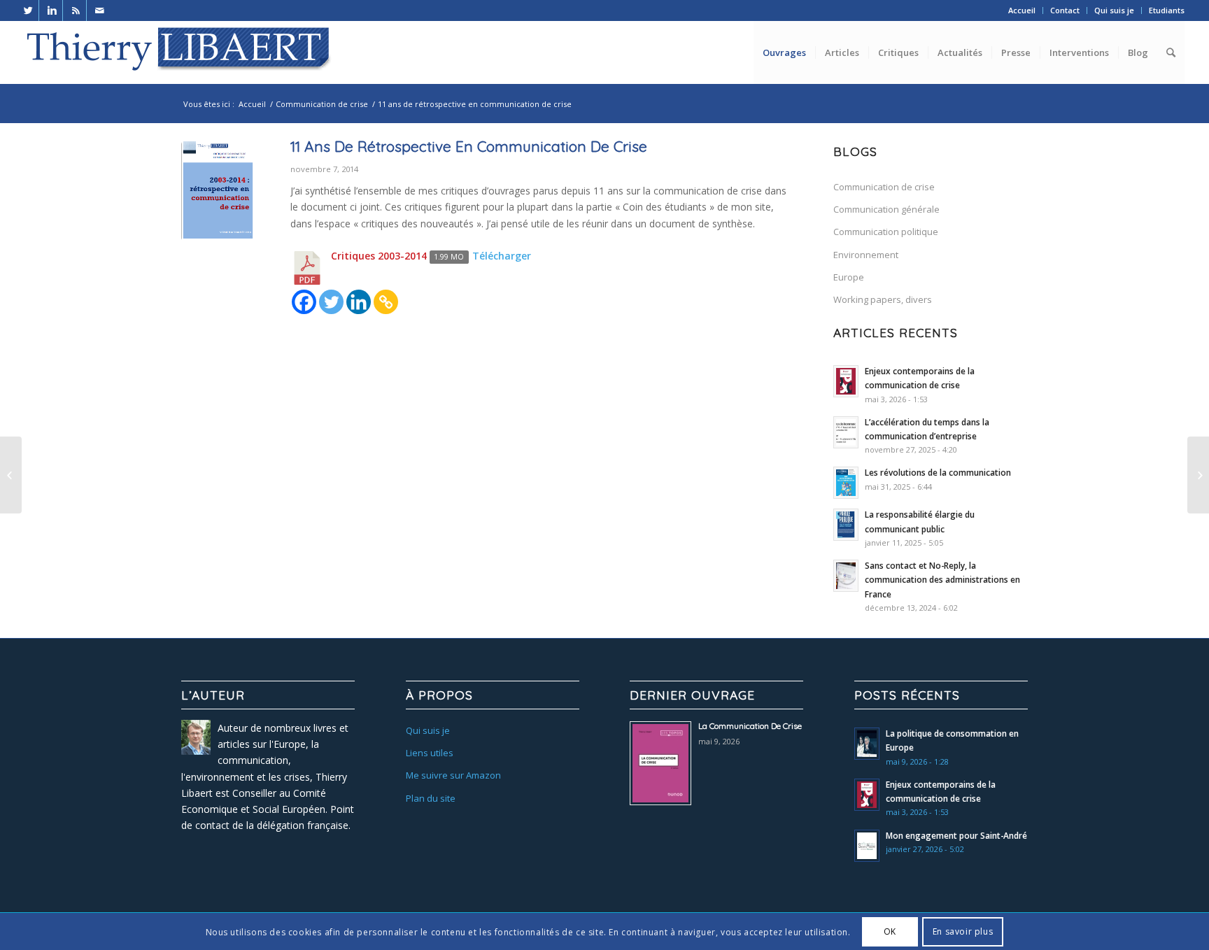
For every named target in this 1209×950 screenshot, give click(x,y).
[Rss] (76, 10)
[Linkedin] (52, 10)
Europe (848, 277)
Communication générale (886, 209)
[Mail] (100, 10)
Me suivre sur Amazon (453, 775)
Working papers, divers (882, 299)
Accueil (1021, 10)
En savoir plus (963, 931)
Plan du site (430, 798)
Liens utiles (429, 752)
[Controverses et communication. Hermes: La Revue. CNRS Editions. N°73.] (1198, 475)
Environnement (865, 254)
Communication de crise (322, 104)
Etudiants (1167, 10)
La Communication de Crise (750, 726)
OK (890, 931)
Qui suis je (1114, 10)
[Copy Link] (386, 302)
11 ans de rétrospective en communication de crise (468, 146)
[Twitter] (28, 10)
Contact (1065, 10)
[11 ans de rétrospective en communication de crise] (218, 191)
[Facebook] (304, 302)
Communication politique (885, 231)
